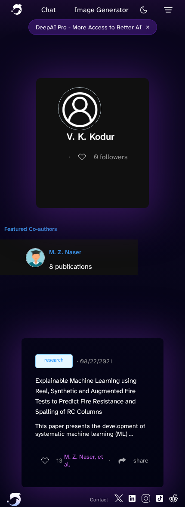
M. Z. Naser (65, 252)
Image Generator (101, 9)
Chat (48, 9)
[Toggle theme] (144, 10)
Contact (99, 499)
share (140, 460)
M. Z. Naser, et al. (83, 460)
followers (111, 156)
